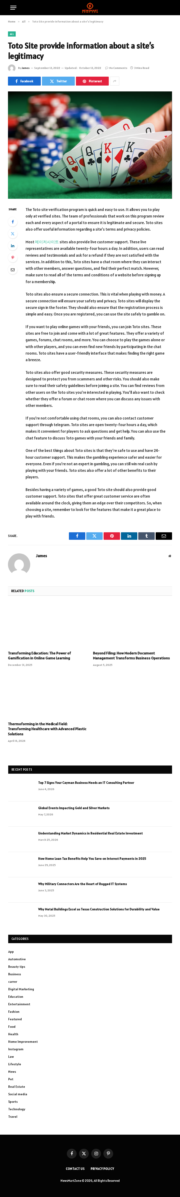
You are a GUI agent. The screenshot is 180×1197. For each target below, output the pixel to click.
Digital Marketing (21, 989)
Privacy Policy (102, 1169)
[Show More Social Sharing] (114, 81)
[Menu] (13, 7)
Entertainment (19, 1004)
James (26, 68)
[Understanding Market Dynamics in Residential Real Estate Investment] (21, 839)
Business (14, 974)
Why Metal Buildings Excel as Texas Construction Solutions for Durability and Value (99, 909)
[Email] (12, 269)
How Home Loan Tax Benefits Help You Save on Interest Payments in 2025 (92, 858)
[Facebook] (12, 221)
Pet (10, 1079)
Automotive (17, 959)
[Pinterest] (12, 257)
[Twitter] (12, 233)
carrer (12, 981)
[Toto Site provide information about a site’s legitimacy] (90, 145)
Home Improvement (23, 1041)
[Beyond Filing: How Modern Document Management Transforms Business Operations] (132, 624)
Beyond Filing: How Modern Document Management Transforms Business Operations (131, 655)
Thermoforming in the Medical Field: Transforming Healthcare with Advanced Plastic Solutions (47, 728)
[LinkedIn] (12, 245)
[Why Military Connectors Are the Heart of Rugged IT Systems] (21, 890)
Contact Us (75, 1169)
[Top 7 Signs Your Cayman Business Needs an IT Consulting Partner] (21, 789)
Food (11, 1026)
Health (13, 1034)
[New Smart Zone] (90, 7)
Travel (12, 1116)
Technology (16, 1109)
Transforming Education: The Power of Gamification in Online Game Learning (39, 655)
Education (15, 996)
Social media (17, 1094)
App (11, 951)
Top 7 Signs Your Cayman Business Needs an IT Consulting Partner (86, 782)
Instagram (15, 1049)
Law (11, 1056)
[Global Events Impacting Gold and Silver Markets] (21, 814)
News (12, 1071)
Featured (15, 1019)
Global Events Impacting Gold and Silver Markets (73, 808)
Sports (13, 1101)
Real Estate (16, 1086)
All (12, 34)
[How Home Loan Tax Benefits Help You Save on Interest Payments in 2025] (21, 865)
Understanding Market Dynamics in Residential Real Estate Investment (90, 833)
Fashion (13, 1011)
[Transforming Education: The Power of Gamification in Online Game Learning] (47, 624)
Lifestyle (14, 1064)
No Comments (118, 68)
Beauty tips (16, 966)
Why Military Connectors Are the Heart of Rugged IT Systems (82, 884)
